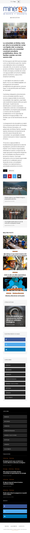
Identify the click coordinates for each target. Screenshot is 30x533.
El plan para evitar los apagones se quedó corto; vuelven (15, 493)
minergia (19, 35)
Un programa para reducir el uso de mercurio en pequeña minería (14, 222)
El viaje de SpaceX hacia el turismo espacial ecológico (13, 483)
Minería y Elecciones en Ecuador (15, 296)
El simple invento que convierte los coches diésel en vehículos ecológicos (14, 319)
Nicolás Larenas (15, 530)
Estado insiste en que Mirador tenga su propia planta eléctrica (15, 198)
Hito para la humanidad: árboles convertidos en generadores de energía (14, 472)
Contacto (21, 526)
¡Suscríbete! (13, 526)
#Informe (11, 170)
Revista (7, 526)
